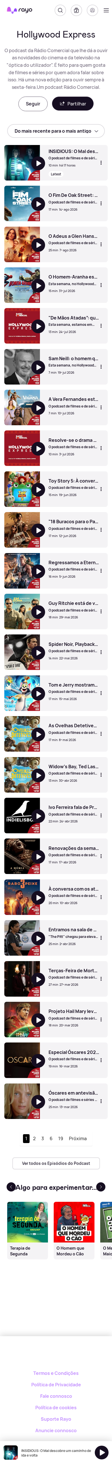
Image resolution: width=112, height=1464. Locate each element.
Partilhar (76, 104)
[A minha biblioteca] (76, 10)
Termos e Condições (56, 1373)
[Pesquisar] (60, 10)
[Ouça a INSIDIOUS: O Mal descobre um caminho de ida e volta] (102, 1452)
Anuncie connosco (56, 1430)
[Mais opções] (101, 162)
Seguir (33, 104)
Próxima (78, 1138)
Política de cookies (56, 1407)
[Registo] (92, 10)
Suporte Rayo (56, 1419)
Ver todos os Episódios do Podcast (56, 1163)
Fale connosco (56, 1396)
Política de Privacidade (56, 1384)
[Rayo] (56, 1356)
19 (60, 1138)
